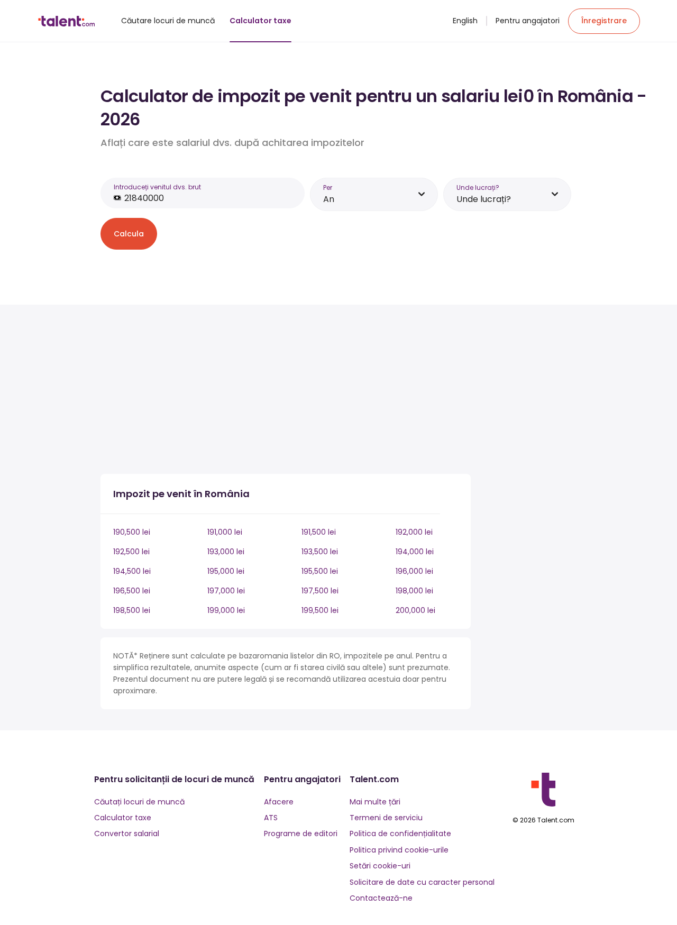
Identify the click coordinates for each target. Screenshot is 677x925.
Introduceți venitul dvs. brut (157, 186)
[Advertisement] (285, 391)
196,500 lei (131, 590)
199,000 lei (226, 610)
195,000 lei (225, 571)
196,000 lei (414, 571)
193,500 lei (319, 551)
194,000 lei (415, 551)
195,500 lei (319, 571)
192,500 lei (131, 551)
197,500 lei (319, 590)
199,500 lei (319, 610)
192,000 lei (414, 532)
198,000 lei (414, 590)
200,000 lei (415, 610)
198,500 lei (131, 610)
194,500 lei (132, 571)
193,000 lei (225, 551)
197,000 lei (226, 590)
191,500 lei (318, 532)
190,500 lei (131, 532)
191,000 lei (224, 532)
